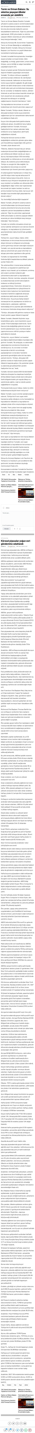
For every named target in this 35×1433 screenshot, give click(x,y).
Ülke (14, 474)
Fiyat (20, 1385)
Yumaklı (27, 474)
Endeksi (9, 1385)
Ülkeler (20, 474)
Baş (3, 1385)
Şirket (26, 1385)
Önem (3, 474)
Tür (9, 474)
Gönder (6, 529)
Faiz (15, 1385)
